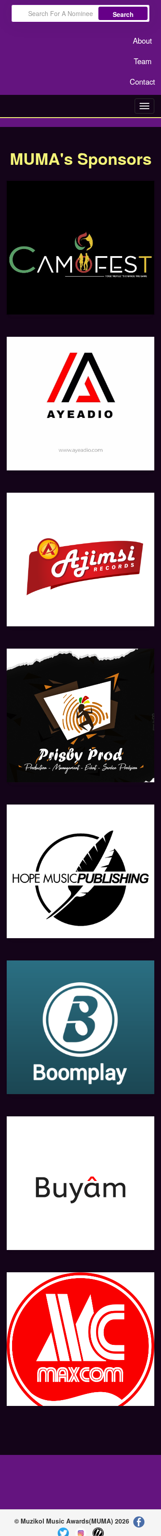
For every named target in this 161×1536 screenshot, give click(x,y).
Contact (142, 81)
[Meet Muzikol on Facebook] (139, 1520)
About (142, 40)
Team (143, 61)
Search (123, 14)
